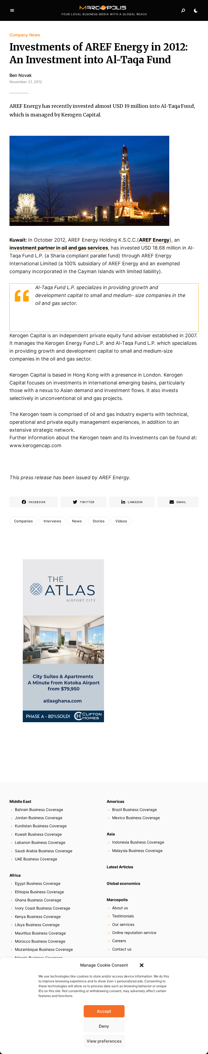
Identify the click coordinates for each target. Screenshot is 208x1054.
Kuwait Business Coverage (38, 834)
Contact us (121, 949)
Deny (104, 1026)
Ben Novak (20, 75)
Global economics (123, 883)
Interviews (52, 521)
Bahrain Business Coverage (39, 809)
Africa (15, 875)
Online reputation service (134, 932)
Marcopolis (117, 899)
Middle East (20, 801)
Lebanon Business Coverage (40, 842)
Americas (115, 801)
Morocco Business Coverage (40, 941)
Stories (99, 521)
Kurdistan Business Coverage (41, 825)
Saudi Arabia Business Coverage (43, 850)
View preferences (104, 1041)
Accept (104, 1011)
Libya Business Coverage (37, 924)
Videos (121, 521)
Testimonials (123, 916)
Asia (111, 834)
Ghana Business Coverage (38, 900)
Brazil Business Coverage (134, 809)
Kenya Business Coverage (38, 916)
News (77, 521)
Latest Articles (120, 866)
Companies (23, 521)
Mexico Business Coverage (136, 817)
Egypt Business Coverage (37, 883)
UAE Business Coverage (36, 859)
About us (120, 907)
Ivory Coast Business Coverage (42, 908)
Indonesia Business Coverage (138, 842)
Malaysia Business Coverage (137, 850)
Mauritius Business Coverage (40, 933)
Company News (24, 34)
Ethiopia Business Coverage (39, 891)
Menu (12, 10)
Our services (123, 924)
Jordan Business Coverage (38, 817)
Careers (119, 940)
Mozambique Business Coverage (44, 949)
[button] (141, 965)
